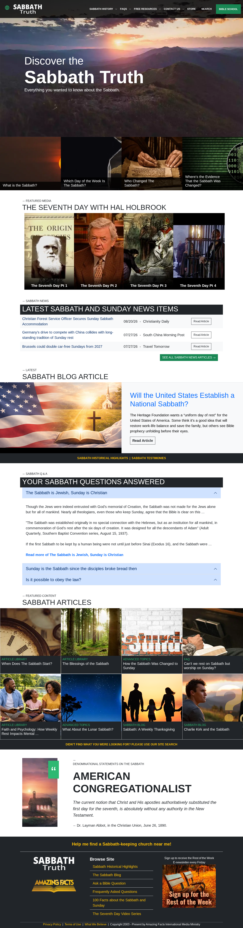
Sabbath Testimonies (149, 458)
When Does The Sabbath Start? (27, 664)
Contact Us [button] (172, 8)
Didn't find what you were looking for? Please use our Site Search (121, 744)
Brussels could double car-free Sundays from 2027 (62, 346)
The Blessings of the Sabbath (85, 664)
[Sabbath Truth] (27, 9)
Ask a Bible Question (109, 883)
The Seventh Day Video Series (117, 914)
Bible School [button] (228, 9)
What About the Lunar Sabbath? (87, 729)
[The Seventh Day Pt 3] (149, 251)
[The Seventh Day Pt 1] (50, 251)
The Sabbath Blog (107, 875)
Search (206, 8)
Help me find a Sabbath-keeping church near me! (121, 844)
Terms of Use (73, 924)
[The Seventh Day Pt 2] (99, 251)
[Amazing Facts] (54, 885)
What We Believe (96, 924)
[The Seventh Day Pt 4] (199, 251)
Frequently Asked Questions (115, 892)
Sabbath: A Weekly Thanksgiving (149, 729)
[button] (7, 7)
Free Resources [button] (145, 8)
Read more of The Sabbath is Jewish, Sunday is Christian (74, 555)
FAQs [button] (124, 8)
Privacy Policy (52, 924)
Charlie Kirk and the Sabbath (206, 729)
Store (191, 8)
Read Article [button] (201, 321)
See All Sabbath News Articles (187, 357)
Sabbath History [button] (101, 8)
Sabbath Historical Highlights (102, 458)
